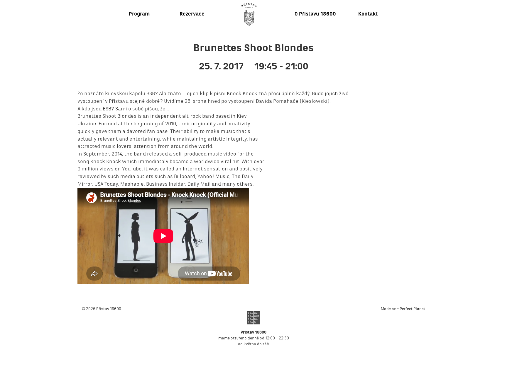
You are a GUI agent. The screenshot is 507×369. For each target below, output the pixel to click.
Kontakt (368, 14)
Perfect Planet (412, 309)
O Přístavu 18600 (315, 14)
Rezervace (192, 14)
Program (139, 14)
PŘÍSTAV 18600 (249, 14)
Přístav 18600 (108, 309)
